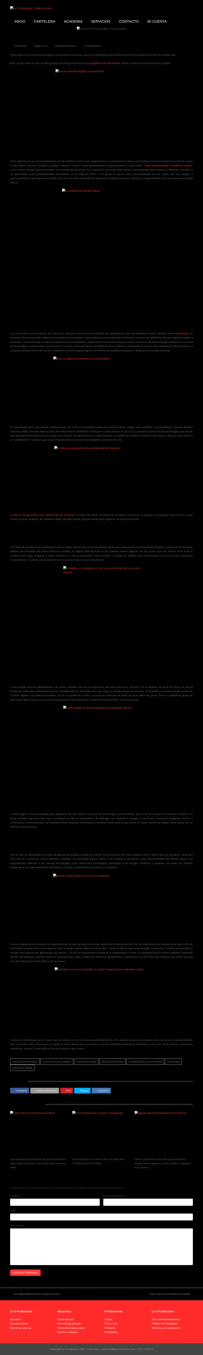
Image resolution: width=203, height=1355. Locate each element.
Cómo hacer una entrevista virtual (31, 1154)
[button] (19, 1090)
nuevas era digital (22, 1067)
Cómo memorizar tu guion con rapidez (96, 1154)
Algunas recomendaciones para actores (160, 1154)
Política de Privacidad (164, 1323)
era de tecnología (86, 1061)
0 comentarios (93, 46)
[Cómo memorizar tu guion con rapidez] (101, 1130)
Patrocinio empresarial (71, 1328)
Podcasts (110, 1328)
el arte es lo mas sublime (57, 1061)
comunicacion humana (24, 1061)
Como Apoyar (65, 1319)
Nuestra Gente (19, 1323)
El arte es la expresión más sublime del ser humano (42, 515)
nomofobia (181, 333)
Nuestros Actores (20, 1328)
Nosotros (15, 1319)
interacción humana (112, 1061)
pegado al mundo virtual (105, 63)
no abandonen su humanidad (145, 1061)
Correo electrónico (115, 1196)
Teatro (108, 1319)
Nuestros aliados (67, 1332)
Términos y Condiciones (166, 1328)
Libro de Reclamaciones (166, 1319)
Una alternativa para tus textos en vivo (36, 1294)
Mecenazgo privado (69, 1323)
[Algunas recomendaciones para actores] (164, 1130)
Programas (111, 1332)
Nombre (15, 1196)
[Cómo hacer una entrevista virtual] (39, 1130)
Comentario (18, 1225)
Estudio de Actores (66, 46)
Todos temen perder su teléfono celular (168, 165)
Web (13, 1211)
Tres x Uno (110, 1323)
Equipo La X (40, 46)
